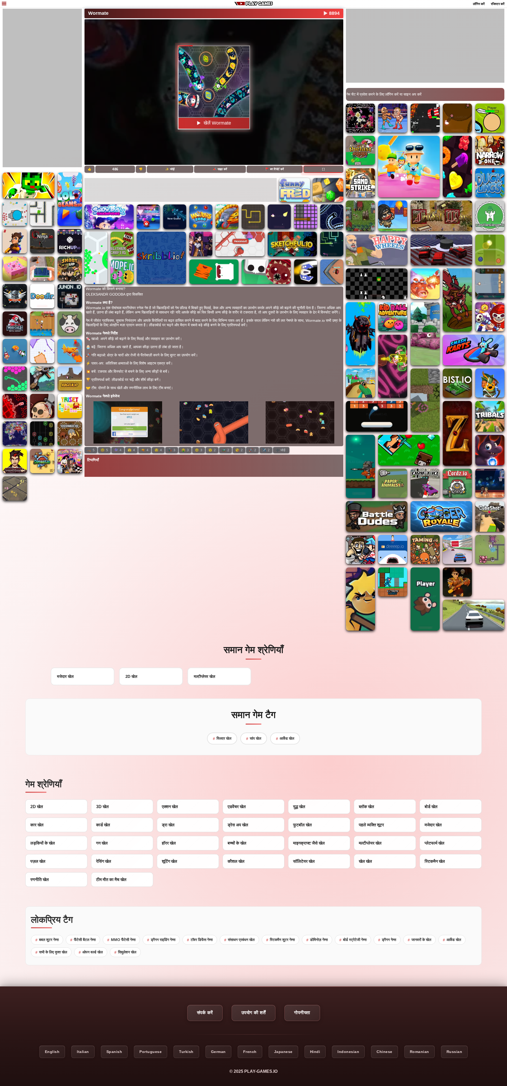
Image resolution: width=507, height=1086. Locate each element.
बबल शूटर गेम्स (47, 940)
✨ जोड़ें (170, 169)
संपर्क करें (205, 1012)
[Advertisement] (42, 88)
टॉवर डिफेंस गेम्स (200, 940)
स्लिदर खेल (222, 738)
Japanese (283, 1052)
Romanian (419, 1052)
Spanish (114, 1052)
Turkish (186, 1052)
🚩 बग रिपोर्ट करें (274, 169)
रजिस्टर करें (497, 4)
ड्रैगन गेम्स (387, 940)
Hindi (315, 1052)
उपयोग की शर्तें (253, 1012)
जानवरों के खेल (419, 940)
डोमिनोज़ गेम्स (317, 940)
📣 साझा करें (220, 169)
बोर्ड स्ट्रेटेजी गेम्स (353, 940)
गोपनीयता (302, 1012)
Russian (454, 1052)
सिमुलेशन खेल (125, 952)
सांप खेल (253, 738)
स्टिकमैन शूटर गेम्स (280, 940)
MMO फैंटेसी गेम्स (121, 940)
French (250, 1052)
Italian (83, 1052)
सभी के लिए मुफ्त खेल (51, 952)
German (218, 1052)
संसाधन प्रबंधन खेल (239, 940)
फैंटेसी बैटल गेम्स (83, 940)
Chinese (384, 1052)
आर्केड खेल (285, 738)
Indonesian (348, 1052)
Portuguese (150, 1052)
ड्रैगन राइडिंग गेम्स (161, 940)
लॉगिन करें (479, 4)
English (52, 1052)
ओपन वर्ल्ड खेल (91, 952)
